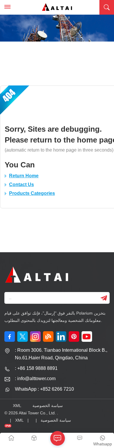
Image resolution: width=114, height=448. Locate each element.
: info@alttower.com (35, 378)
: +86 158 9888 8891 (36, 368)
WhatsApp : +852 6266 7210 (44, 389)
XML (17, 405)
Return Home (24, 175)
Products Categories (32, 193)
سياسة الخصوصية (47, 405)
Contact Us (21, 184)
